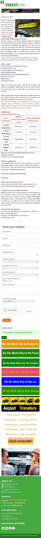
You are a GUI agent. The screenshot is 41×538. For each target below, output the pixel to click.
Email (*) (5, 238)
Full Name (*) (6, 231)
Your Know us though (9, 298)
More (4, 337)
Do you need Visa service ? (11, 278)
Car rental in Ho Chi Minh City (12, 513)
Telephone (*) (6, 245)
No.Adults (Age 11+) (8, 259)
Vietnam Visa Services (10, 519)
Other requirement (8, 284)
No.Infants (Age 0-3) (8, 272)
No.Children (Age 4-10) (9, 265)
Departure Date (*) (8, 252)
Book (7, 320)
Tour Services (7, 516)
